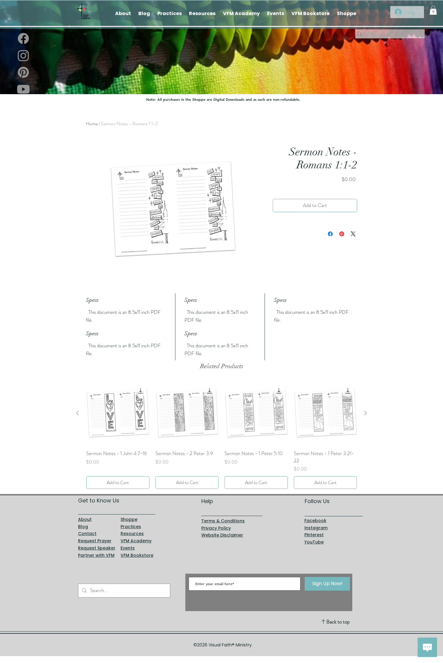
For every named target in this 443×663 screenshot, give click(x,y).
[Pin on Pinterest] (341, 233)
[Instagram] (23, 55)
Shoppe (129, 519)
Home (92, 123)
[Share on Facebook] (330, 233)
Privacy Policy (216, 528)
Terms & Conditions (223, 521)
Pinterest (314, 535)
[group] (221, 435)
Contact (87, 534)
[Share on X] (353, 233)
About (85, 519)
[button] (433, 10)
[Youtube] (23, 89)
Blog (83, 527)
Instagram (316, 528)
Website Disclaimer (222, 535)
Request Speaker (96, 548)
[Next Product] (365, 413)
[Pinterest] (23, 72)
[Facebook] (23, 38)
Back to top (338, 621)
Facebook (315, 521)
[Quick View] (117, 413)
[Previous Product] (77, 413)
